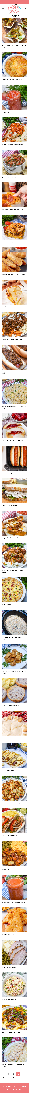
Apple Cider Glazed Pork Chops (11, 1032)
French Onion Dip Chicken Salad (11, 505)
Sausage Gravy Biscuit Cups (10, 705)
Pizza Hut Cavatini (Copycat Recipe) (12, 144)
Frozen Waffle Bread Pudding (10, 242)
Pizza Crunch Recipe (8, 934)
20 (13, 1078)
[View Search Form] (26, 9)
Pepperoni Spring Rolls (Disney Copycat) (14, 274)
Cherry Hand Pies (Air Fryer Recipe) (12, 440)
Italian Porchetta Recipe (9, 967)
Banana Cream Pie (7, 738)
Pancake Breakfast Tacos (9, 770)
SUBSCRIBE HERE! (14, 2)
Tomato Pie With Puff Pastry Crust (12, 79)
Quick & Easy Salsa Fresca (9, 177)
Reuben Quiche (6, 604)
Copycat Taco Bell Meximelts (10, 538)
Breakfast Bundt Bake (8, 307)
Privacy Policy (18, 1089)
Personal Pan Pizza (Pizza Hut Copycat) (13, 209)
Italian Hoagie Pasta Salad (9, 999)
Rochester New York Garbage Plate (12, 339)
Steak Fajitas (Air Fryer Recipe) (11, 835)
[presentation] (14, 30)
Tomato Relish (6, 112)
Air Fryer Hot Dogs (7, 473)
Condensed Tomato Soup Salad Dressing (14, 902)
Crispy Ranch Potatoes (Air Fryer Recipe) (14, 803)
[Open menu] (3, 9)
